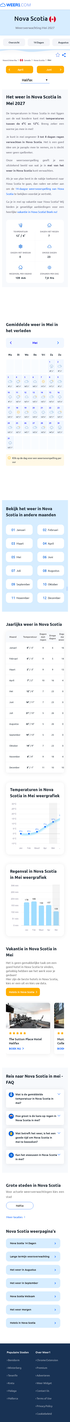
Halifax (20, 1205)
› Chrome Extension (47, 1360)
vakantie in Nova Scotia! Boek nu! (37, 211)
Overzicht (14, 42)
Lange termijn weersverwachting (29, 1256)
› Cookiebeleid (44, 1413)
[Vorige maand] (12, 343)
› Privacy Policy (44, 1406)
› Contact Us (42, 1390)
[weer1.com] (15, 5)
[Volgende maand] (58, 343)
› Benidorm (13, 1360)
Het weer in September (24, 1283)
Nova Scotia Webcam (22, 1296)
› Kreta (10, 1383)
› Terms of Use (43, 1398)
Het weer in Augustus (23, 1269)
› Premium (41, 1367)
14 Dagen (39, 42)
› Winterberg (14, 1367)
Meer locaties (14, 1217)
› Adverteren (43, 1375)
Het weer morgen (20, 1309)
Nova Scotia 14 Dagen (23, 1243)
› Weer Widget (44, 1383)
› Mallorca (12, 1398)
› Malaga (11, 1390)
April (20, 69)
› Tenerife (12, 1375)
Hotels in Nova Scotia (21, 992)
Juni (49, 69)
